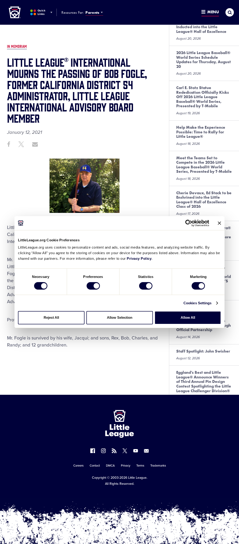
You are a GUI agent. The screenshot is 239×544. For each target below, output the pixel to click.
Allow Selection (119, 317)
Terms (140, 466)
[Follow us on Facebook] (92, 450)
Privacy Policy (139, 258)
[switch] (93, 286)
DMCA (110, 466)
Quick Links (41, 12)
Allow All (188, 317)
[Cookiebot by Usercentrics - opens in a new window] (188, 222)
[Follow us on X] (125, 450)
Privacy (125, 466)
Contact (95, 466)
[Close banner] (219, 223)
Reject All (51, 317)
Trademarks (158, 466)
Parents (92, 12)
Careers (78, 466)
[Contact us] (146, 450)
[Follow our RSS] (114, 450)
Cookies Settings (197, 303)
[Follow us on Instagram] (103, 450)
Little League (137, 478)
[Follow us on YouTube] (135, 450)
